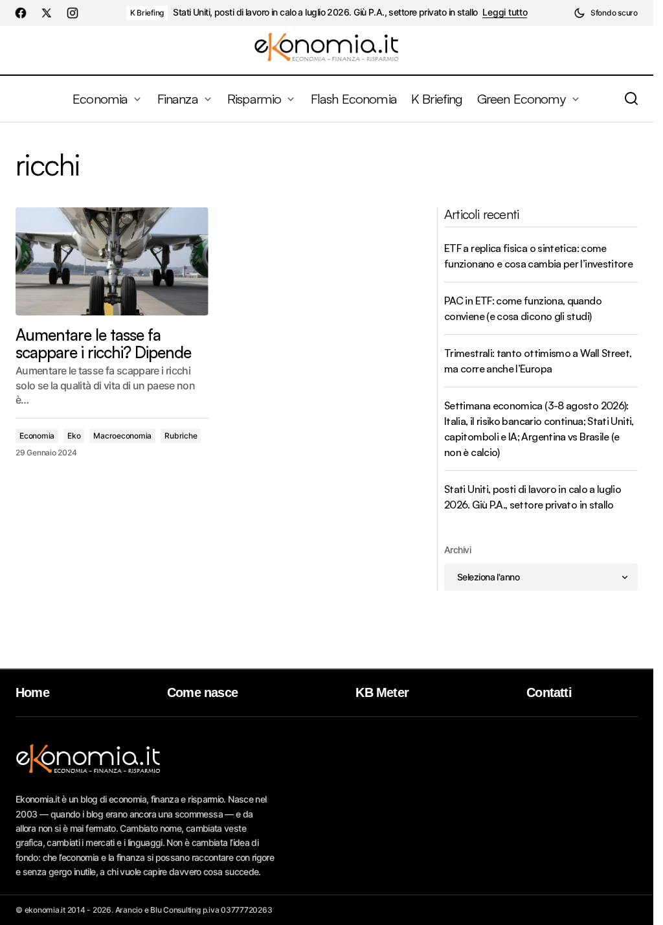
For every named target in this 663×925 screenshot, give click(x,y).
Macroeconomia (122, 435)
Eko (73, 435)
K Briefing (147, 12)
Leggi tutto (504, 12)
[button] (606, 13)
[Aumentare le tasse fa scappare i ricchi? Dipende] (112, 261)
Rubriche (180, 435)
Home (32, 692)
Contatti (549, 692)
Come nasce (202, 692)
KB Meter (382, 692)
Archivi (457, 549)
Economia (36, 435)
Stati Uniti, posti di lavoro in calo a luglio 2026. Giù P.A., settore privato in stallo (325, 12)
